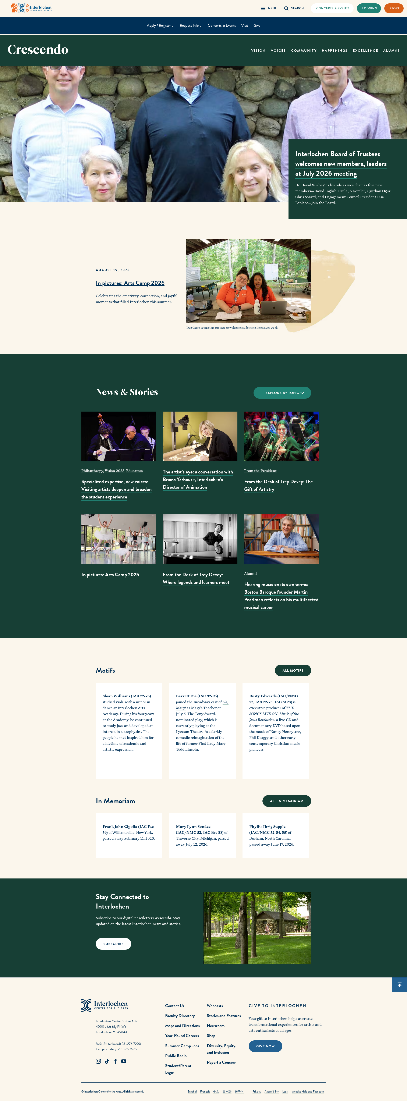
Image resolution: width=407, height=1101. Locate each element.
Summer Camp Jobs (182, 1046)
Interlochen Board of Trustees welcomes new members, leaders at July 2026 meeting (341, 164)
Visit (244, 25)
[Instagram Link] (98, 1061)
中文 (216, 1091)
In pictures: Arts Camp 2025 (110, 574)
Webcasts (215, 1005)
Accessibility (272, 1091)
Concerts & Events (222, 25)
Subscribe (113, 943)
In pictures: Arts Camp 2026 (130, 282)
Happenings (335, 50)
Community (304, 50)
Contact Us (174, 1005)
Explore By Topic (282, 392)
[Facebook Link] (115, 1061)
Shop (211, 1035)
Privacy (256, 1091)
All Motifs (293, 670)
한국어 (239, 1091)
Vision (258, 50)
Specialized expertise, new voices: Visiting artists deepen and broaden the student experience (116, 489)
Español (192, 1091)
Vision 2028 (114, 470)
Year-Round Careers (182, 1035)
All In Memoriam (287, 801)
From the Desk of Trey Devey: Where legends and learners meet (196, 578)
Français (205, 1091)
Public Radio (176, 1055)
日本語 (227, 1091)
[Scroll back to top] (399, 984)
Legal (285, 1091)
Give (257, 25)
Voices (278, 50)
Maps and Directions (182, 1025)
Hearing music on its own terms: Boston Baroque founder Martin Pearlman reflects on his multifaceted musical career (281, 595)
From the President (260, 470)
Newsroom (216, 1025)
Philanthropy (92, 470)
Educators (134, 470)
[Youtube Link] (123, 1061)
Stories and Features (224, 1015)
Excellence (365, 50)
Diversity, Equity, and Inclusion (221, 1049)
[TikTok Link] (106, 1061)
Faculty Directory (180, 1015)
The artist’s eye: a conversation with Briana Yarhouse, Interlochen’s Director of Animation (198, 479)
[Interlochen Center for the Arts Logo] (31, 8)
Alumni (391, 50)
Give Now (265, 1046)
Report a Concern (221, 1062)
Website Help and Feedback (308, 1091)
